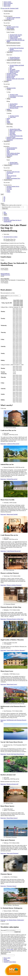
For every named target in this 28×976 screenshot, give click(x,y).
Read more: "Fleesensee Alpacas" (9, 886)
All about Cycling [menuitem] (14, 94)
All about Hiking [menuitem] (14, 104)
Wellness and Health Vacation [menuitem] (13, 60)
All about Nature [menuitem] (13, 162)
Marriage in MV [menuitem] (10, 77)
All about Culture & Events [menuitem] (13, 171)
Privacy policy (7, 957)
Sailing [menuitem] (8, 121)
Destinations (6, 218)
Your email (4, 930)
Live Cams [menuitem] (9, 189)
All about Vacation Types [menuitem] (13, 26)
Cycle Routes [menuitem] (13, 97)
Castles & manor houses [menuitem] (12, 154)
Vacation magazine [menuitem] (8, 11)
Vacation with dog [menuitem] (11, 76)
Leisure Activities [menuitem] (14, 37)
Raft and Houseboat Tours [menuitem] (16, 50)
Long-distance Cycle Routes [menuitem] (16, 96)
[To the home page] (9, 8)
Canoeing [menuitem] (9, 110)
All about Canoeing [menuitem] (14, 115)
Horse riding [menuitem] (9, 124)
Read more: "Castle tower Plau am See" (10, 443)
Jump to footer (7, 5)
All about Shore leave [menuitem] (15, 57)
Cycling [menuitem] (8, 89)
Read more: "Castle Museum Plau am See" (11, 551)
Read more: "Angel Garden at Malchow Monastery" (13, 650)
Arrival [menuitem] (8, 190)
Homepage (6, 217)
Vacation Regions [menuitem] (11, 149)
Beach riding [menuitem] (13, 134)
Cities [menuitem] (8, 150)
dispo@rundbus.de (5, 273)
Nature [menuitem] (8, 157)
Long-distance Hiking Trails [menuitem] (16, 106)
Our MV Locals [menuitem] (10, 18)
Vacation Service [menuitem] (7, 179)
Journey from (4, 295)
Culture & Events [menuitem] (8, 165)
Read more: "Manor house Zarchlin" (9, 514)
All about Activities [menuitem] (11, 88)
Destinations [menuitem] (7, 141)
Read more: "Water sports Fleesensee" (10, 853)
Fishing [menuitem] (8, 109)
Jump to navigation (8, 3)
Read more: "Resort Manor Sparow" (9, 818)
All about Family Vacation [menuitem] (16, 34)
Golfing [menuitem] (8, 122)
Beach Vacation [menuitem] (10, 28)
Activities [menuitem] (6, 81)
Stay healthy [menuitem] (12, 69)
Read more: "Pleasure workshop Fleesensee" (11, 585)
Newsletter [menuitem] (9, 187)
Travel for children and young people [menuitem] (15, 78)
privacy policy (10, 949)
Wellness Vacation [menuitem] (14, 72)
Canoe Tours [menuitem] (13, 117)
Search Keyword (6, 207)
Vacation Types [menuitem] (7, 20)
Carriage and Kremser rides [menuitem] (16, 135)
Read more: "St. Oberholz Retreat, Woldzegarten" (12, 920)
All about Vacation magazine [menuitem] (13, 17)
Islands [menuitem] (8, 151)
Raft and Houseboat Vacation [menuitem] (13, 42)
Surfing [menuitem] (8, 118)
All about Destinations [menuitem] (12, 147)
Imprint (5, 959)
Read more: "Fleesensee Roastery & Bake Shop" (12, 619)
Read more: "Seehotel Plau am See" (9, 479)
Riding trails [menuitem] (12, 131)
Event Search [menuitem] (10, 173)
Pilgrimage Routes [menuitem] (14, 108)
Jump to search (7, 4)
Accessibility (7, 960)
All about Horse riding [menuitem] (15, 129)
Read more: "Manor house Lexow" (9, 684)
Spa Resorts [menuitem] (9, 155)
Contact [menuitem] (8, 191)
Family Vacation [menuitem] (10, 29)
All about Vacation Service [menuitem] (13, 186)
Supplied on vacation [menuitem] (14, 70)
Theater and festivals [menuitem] (11, 175)
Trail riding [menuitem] (12, 133)
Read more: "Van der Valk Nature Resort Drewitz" (12, 754)
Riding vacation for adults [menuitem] (16, 130)
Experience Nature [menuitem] (11, 137)
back (2, 194)
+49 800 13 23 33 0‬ (5, 275)
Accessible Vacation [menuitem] (11, 73)
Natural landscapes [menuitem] (14, 163)
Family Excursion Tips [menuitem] (15, 36)
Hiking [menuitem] (8, 98)
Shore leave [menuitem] (9, 52)
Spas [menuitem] (11, 68)
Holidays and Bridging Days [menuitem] (13, 178)
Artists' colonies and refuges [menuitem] (13, 153)
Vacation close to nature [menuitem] (12, 74)
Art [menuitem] (7, 174)
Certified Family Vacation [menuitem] (16, 38)
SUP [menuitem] (8, 119)
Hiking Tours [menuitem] (13, 105)
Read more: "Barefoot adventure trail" (10, 784)
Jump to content (7, 1)
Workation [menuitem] (9, 80)
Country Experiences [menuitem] (14, 58)
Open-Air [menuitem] (9, 177)
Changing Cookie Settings (10, 961)
